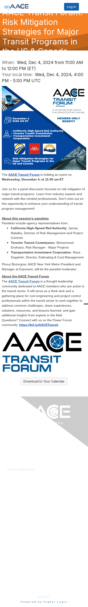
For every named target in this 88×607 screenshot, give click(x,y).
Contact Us (14, 477)
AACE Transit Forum (23, 281)
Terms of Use (17, 571)
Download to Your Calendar (44, 381)
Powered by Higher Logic (44, 601)
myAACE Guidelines (22, 578)
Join (9, 513)
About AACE (16, 527)
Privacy (11, 564)
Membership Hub (20, 520)
